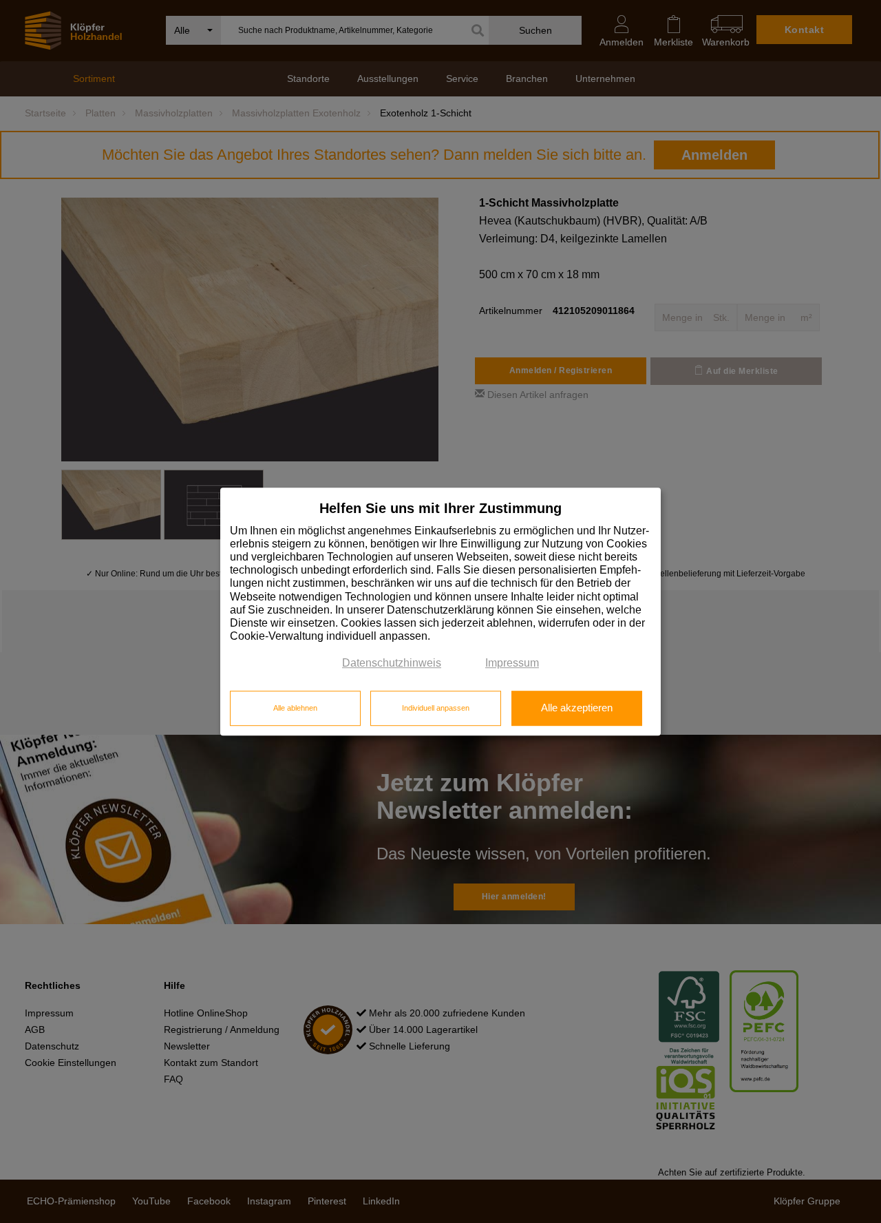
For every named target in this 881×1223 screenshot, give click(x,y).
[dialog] (440, 611)
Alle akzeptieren (577, 707)
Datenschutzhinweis (391, 663)
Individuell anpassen (435, 708)
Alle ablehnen (295, 708)
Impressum (512, 663)
